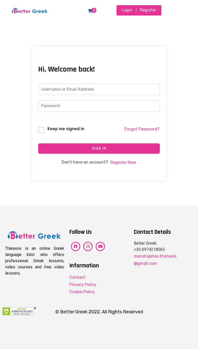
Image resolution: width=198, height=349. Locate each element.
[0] (90, 11)
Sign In (99, 148)
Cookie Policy (82, 291)
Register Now (123, 162)
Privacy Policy (82, 284)
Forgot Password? (142, 129)
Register (148, 9)
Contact (77, 277)
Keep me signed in (65, 128)
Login (127, 9)
